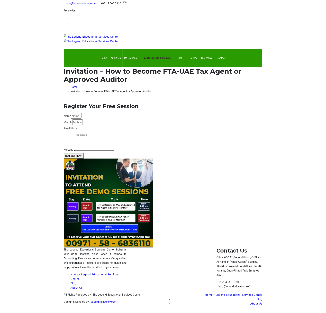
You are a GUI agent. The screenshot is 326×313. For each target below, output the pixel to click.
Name (67, 116)
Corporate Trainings (159, 57)
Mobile (68, 122)
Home (104, 57)
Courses (132, 57)
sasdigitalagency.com (103, 301)
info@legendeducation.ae (81, 3)
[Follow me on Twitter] (71, 23)
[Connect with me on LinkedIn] (71, 19)
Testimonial (207, 57)
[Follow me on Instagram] (71, 28)
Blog (180, 57)
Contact (221, 57)
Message (69, 149)
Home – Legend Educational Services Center (233, 294)
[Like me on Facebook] (71, 15)
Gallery (193, 57)
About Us (116, 57)
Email (67, 128)
